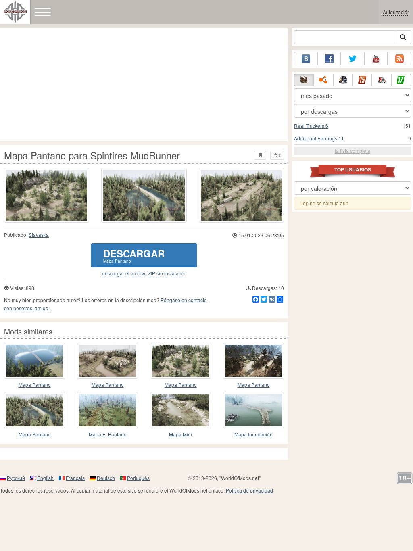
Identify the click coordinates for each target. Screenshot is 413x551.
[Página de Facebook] (329, 58)
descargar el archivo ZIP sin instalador (144, 273)
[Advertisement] (144, 84)
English (45, 477)
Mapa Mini (180, 434)
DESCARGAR (134, 255)
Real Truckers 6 (311, 125)
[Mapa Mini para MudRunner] (180, 410)
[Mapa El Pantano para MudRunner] (107, 410)
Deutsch (106, 477)
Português (138, 477)
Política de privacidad (249, 490)
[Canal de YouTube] (376, 58)
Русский (16, 477)
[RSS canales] (399, 58)
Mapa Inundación (253, 434)
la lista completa (352, 150)
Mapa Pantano (35, 384)
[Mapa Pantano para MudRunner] (34, 361)
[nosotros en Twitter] (352, 58)
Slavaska (39, 234)
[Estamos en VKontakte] (305, 58)
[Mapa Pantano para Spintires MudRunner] (46, 195)
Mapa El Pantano (108, 434)
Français (75, 477)
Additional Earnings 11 (319, 138)
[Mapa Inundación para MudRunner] (253, 410)
